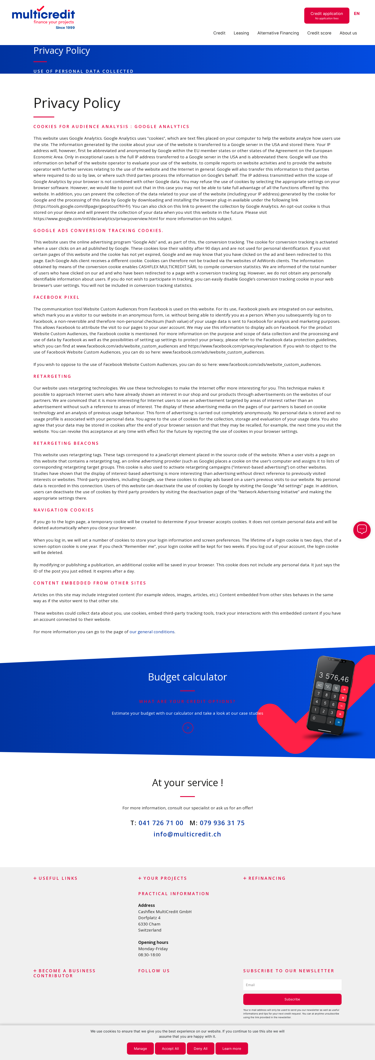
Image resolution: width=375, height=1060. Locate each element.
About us (348, 33)
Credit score (319, 33)
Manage (140, 1048)
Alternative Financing (278, 33)
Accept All (170, 1048)
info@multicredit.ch (187, 834)
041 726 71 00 (161, 822)
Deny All (200, 1048)
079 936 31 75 (222, 822)
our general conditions (152, 632)
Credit (219, 33)
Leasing (241, 33)
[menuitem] (357, 14)
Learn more (231, 1048)
